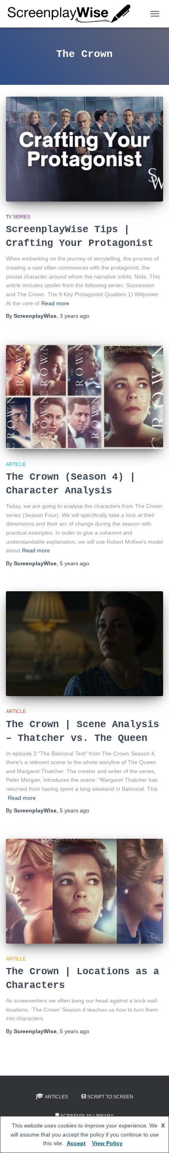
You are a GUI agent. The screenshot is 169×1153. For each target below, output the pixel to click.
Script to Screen (110, 1097)
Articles (56, 1097)
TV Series (18, 217)
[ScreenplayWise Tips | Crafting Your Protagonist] (84, 149)
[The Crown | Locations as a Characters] (84, 891)
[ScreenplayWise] (72, 14)
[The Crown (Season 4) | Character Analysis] (84, 396)
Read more (55, 303)
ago (74, 316)
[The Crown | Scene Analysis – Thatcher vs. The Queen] (84, 643)
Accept (76, 1143)
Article (16, 464)
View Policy (107, 1143)
